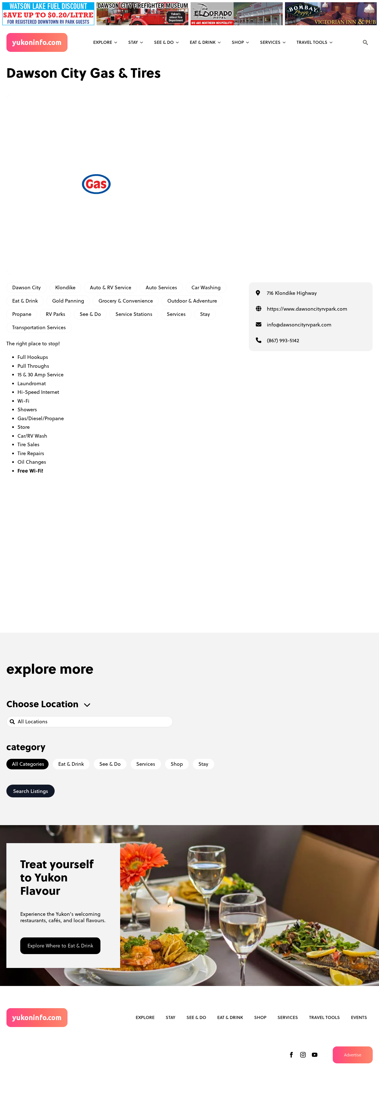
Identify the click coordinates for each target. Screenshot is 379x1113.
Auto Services (161, 287)
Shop (238, 42)
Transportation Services (39, 327)
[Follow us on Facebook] (291, 1055)
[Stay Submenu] (143, 42)
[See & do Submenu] (179, 42)
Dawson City (26, 287)
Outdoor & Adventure (192, 300)
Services (270, 42)
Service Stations (133, 314)
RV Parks (55, 314)
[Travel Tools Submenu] (332, 42)
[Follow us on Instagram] (303, 1055)
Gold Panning (68, 300)
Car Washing (206, 287)
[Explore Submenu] (117, 42)
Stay (133, 42)
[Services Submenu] (286, 42)
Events (359, 1017)
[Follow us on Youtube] (314, 1055)
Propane (21, 314)
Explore (102, 42)
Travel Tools (312, 42)
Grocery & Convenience (125, 300)
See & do (164, 42)
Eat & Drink (203, 42)
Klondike (65, 287)
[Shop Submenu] (249, 42)
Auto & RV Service (110, 287)
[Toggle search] (365, 42)
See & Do (90, 314)
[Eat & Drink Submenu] (221, 42)
